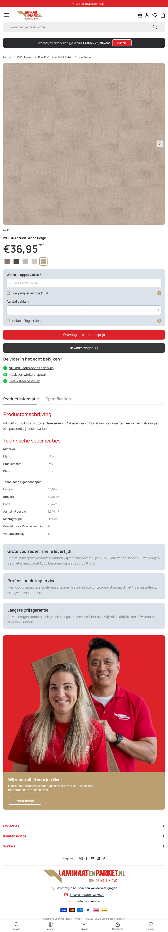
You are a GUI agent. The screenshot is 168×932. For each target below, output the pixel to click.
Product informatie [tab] (21, 399)
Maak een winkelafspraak (28, 374)
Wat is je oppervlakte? (24, 274)
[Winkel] (140, 15)
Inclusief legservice (26, 320)
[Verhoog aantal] (158, 310)
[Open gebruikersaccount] (147, 15)
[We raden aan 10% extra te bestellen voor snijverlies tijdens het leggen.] (159, 293)
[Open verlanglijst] (154, 15)
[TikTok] (104, 858)
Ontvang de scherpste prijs (84, 334)
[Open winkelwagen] (163, 15)
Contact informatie (87, 901)
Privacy (78, 918)
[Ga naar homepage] (29, 15)
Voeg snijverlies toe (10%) (30, 293)
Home (7, 57)
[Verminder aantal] (9, 310)
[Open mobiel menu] (6, 15)
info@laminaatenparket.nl (87, 894)
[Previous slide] (8, 144)
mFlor (6, 230)
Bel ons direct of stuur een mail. (28, 790)
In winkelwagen (82, 348)
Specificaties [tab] (58, 399)
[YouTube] (92, 858)
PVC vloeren (24, 57)
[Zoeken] (155, 27)
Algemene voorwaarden (56, 918)
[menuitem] (17, 926)
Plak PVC (43, 57)
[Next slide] (160, 144)
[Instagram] (81, 858)
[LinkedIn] (98, 858)
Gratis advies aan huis (31, 368)
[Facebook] (87, 858)
